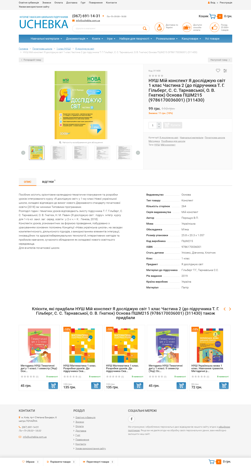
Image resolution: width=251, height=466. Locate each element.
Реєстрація (226, 2)
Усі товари (212, 38)
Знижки (46, 2)
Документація (75, 38)
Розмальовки (165, 38)
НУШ (157, 144)
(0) (36, 377)
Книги (96, 38)
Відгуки (48, 181)
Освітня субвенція (29, 2)
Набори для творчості (134, 38)
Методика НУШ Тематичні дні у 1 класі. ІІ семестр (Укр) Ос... (166, 368)
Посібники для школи (173, 141)
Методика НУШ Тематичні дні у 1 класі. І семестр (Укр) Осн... (39, 368)
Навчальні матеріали (45, 38)
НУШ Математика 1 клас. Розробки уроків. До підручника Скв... (79, 368)
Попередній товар (32, 60)
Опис (27, 181)
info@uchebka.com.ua (88, 20)
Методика (154, 141)
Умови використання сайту (34, 6)
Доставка (71, 2)
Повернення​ (96, 2)
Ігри (110, 38)
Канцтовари (190, 38)
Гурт (83, 2)
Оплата (58, 2)
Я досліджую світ (168, 137)
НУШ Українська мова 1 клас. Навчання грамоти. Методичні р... (207, 368)
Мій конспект (168, 144)
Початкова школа (215, 137)
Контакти (111, 2)
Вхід (213, 2)
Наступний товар (219, 60)
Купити (175, 125)
